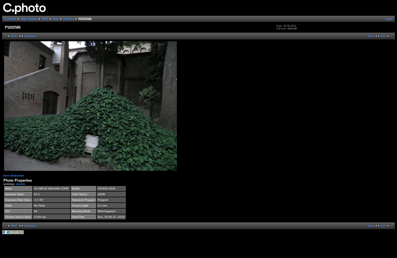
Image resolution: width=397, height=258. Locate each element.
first (13, 36)
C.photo (10, 19)
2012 (45, 19)
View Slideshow (13, 175)
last (383, 36)
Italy (56, 19)
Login (388, 18)
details (20, 183)
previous (30, 36)
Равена (68, 19)
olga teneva (29, 19)
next (371, 36)
